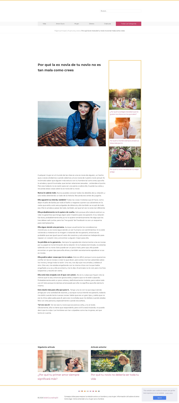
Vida (44, 24)
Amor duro (60, 24)
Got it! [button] (160, 398)
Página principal (60, 31)
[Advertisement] (67, 11)
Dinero (91, 24)
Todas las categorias (128, 24)
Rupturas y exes (74, 31)
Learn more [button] (169, 393)
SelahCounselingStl (50, 398)
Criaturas (107, 24)
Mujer (76, 24)
